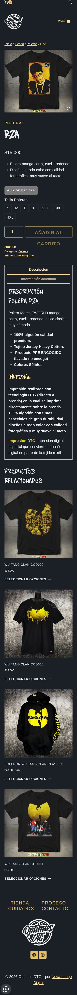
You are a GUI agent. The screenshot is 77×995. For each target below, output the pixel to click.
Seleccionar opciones (25, 579)
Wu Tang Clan (26, 255)
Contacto (55, 908)
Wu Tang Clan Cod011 (23, 864)
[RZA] (38, 81)
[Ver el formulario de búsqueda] (70, 2)
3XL (58, 208)
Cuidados (21, 908)
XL (34, 208)
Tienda (20, 902)
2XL (45, 208)
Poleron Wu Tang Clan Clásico (33, 764)
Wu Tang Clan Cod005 (24, 664)
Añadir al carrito (49, 234)
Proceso (54, 902)
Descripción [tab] (38, 269)
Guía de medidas (21, 190)
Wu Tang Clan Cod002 (24, 564)
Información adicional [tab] (38, 279)
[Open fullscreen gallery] (68, 108)
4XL (10, 217)
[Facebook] (34, 955)
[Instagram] (43, 955)
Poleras (14, 123)
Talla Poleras (15, 200)
